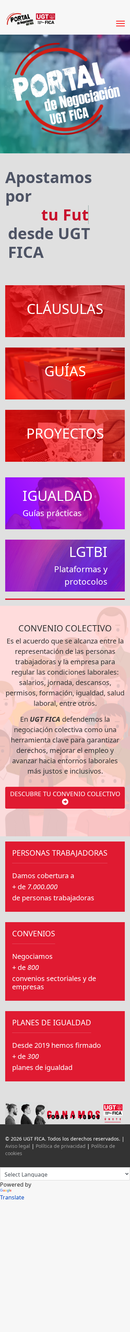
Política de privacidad (61, 1146)
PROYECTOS (65, 433)
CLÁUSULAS (65, 308)
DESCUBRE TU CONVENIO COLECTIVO (65, 794)
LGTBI (88, 551)
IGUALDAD (58, 495)
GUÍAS (65, 370)
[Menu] (120, 16)
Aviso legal (17, 1146)
